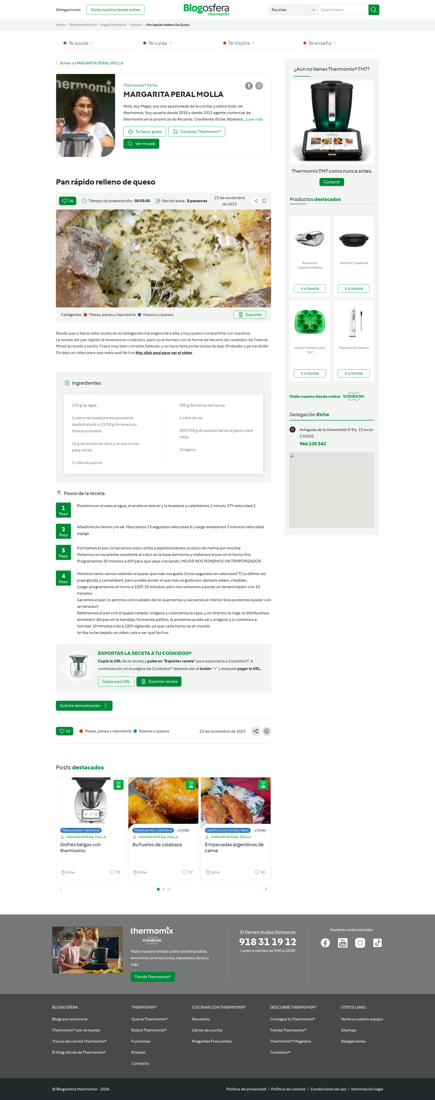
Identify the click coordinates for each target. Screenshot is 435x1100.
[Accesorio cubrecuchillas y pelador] (310, 237)
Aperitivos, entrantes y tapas (228, 830)
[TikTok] (377, 943)
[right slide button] (266, 889)
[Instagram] (360, 943)
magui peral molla (113, 25)
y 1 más (183, 830)
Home (60, 25)
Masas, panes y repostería (81, 830)
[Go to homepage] (206, 10)
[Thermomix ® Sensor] (354, 322)
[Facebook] (325, 943)
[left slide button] (61, 889)
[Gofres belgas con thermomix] (91, 806)
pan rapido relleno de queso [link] (168, 25)
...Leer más (253, 119)
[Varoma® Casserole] (354, 237)
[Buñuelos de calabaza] (163, 806)
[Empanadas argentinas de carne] (236, 806)
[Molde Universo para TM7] (310, 322)
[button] (294, 10)
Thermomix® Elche (83, 25)
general (136, 25)
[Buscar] (374, 10)
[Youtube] (342, 943)
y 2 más (260, 830)
